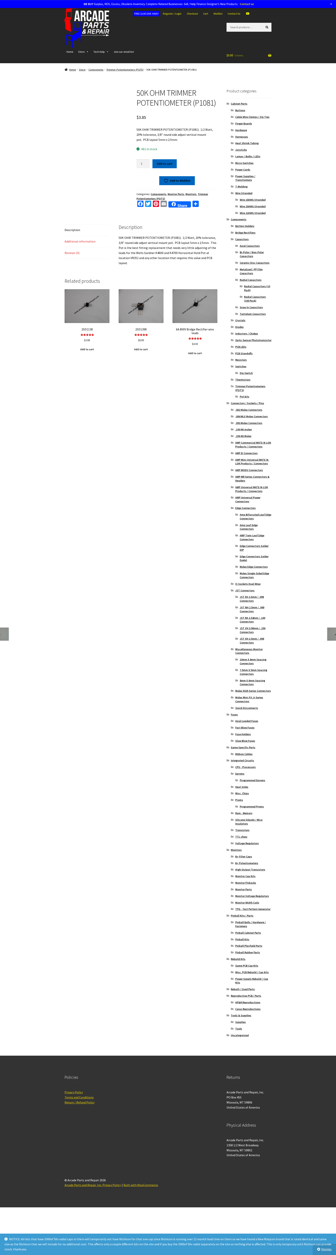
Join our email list (124, 59)
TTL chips (241, 844)
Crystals (240, 328)
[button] (122, 102)
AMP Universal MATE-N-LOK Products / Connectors (251, 497)
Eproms (239, 781)
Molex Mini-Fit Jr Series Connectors (249, 707)
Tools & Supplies (241, 1023)
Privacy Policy (74, 1100)
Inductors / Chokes (246, 341)
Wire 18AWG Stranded (253, 207)
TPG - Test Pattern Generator (252, 917)
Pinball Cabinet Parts (248, 940)
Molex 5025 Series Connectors (253, 699)
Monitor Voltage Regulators (252, 904)
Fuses (234, 722)
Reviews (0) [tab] (72, 261)
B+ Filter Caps (243, 864)
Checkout (192, 21)
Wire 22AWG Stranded (253, 221)
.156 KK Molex (243, 444)
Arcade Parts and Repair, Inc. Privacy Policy (93, 1193)
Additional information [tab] (80, 249)
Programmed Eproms (252, 788)
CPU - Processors (245, 775)
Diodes (239, 335)
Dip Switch (246, 381)
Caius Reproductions (248, 1017)
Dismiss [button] (326, 1249)
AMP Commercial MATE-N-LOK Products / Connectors (253, 452)
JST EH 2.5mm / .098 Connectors (252, 606)
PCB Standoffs (244, 361)
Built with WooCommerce (140, 1193)
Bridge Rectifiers (245, 240)
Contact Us (234, 21)
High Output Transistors (250, 877)
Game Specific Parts (243, 755)
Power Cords (242, 177)
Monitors (191, 202)
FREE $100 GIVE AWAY (146, 21)
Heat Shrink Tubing (247, 151)
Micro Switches (244, 171)
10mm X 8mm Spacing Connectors (253, 669)
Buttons (240, 118)
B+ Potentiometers (246, 871)
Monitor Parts (176, 202)
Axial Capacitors (250, 254)
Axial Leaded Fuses (246, 729)
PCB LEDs (240, 354)
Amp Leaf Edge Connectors (249, 535)
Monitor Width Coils (247, 910)
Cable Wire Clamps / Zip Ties (252, 125)
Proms (239, 808)
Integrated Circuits (242, 768)
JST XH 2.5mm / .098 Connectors (252, 648)
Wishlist (218, 21)
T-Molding (241, 194)
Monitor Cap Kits (245, 884)
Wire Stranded (243, 201)
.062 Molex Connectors (248, 418)
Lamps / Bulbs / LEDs (247, 164)
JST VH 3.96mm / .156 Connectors (252, 638)
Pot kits (244, 404)
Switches (240, 374)
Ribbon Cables (244, 762)
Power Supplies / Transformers (245, 186)
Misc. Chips (242, 801)
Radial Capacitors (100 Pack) (255, 306)
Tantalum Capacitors (253, 322)
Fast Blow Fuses (245, 735)
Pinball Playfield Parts (248, 953)
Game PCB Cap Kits (246, 973)
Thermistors (242, 387)
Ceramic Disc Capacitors (255, 270)
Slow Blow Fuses (245, 749)
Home (69, 59)
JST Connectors (245, 598)
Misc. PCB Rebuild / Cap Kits (252, 980)
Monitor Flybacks (245, 890)
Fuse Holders (243, 742)
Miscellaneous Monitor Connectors (249, 659)
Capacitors (242, 247)
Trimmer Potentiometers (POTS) (125, 77)
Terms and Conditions (79, 1105)
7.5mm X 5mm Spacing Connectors (253, 680)
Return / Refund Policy (79, 1110)
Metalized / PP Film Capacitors (251, 279)
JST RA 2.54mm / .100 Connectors (252, 627)
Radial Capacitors (251, 288)
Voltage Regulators (247, 851)
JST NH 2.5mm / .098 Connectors (252, 617)
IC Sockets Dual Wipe (248, 592)
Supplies (240, 1030)
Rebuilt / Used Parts (243, 997)
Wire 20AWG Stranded (253, 214)
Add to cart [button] (87, 357)
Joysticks (241, 157)
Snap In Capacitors (251, 315)
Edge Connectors (245, 516)
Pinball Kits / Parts (242, 923)
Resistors (241, 368)
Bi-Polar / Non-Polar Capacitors (252, 262)
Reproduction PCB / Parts (246, 1003)
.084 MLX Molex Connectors (251, 424)
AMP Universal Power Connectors (247, 507)
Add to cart (164, 171)
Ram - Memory (243, 821)
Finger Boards (243, 131)
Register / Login (172, 21)
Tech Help (99, 59)
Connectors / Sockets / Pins (247, 411)
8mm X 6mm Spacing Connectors (252, 690)
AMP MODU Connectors (249, 478)
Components (95, 77)
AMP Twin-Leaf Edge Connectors (252, 545)
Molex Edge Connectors (254, 574)
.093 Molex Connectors (248, 431)
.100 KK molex (243, 437)
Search (268, 35)
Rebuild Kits (238, 967)
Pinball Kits (242, 947)
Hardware (241, 138)
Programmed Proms (252, 814)
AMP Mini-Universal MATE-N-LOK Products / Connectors (252, 469)
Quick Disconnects (246, 716)
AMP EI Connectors (246, 461)
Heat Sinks (241, 795)
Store (81, 59)
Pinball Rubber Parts (247, 960)
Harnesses (241, 144)
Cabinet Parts (239, 111)
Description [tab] (72, 238)
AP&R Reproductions (247, 1010)
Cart (205, 21)
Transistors (242, 838)
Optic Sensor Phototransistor (253, 348)
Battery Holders (244, 234)
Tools (238, 1036)
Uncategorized (240, 1043)
